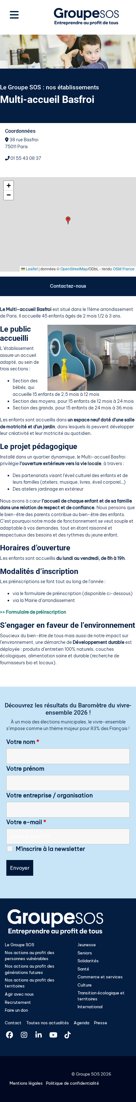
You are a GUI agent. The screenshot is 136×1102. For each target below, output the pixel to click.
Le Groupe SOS (19, 944)
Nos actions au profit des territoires (29, 982)
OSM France (123, 268)
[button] (68, 220)
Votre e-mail (26, 822)
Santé (83, 968)
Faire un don (16, 1010)
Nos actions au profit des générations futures (29, 969)
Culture (84, 984)
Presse (100, 1022)
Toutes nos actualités (47, 1022)
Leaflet (31, 268)
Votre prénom (25, 769)
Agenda (81, 1022)
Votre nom (22, 742)
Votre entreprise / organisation (49, 795)
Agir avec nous (19, 994)
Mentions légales (26, 1083)
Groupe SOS (88, 1074)
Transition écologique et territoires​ (101, 995)
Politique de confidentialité (72, 1083)
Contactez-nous (68, 286)
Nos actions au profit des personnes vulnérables (29, 955)
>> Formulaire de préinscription (33, 612)
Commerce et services (100, 976)
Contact (13, 1022)
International (89, 1006)
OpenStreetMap (74, 268)
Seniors (84, 952)
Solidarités (88, 960)
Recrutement (18, 1002)
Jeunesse (86, 944)
